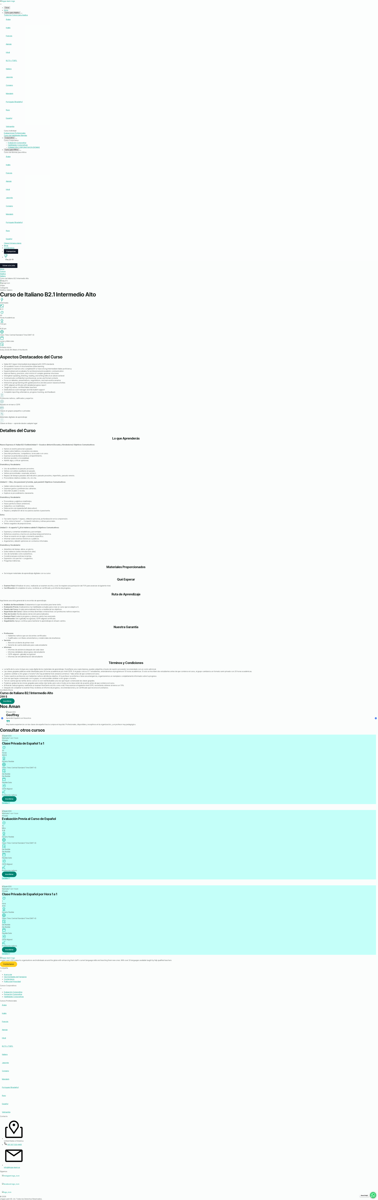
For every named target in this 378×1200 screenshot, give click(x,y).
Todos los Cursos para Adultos (16, 15)
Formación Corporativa (13, 994)
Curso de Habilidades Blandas (15, 135)
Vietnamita (10, 126)
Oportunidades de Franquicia (15, 977)
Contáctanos (9, 248)
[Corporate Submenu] (16, 138)
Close (7, 8)
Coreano (9, 85)
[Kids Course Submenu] (20, 150)
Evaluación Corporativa (13, 992)
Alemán (9, 44)
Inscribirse (7, 701)
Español (9, 118)
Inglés (8, 28)
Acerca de (8, 974)
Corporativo (9, 138)
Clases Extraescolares (12, 243)
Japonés (9, 77)
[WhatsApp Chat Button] (373, 1195)
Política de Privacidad (12, 981)
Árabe (8, 19)
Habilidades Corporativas (14, 997)
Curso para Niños (11, 150)
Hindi (8, 52)
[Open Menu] (1, 988)
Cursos (3, 271)
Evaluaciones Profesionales (14, 133)
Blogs (6, 246)
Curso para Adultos (12, 13)
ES (12, 259)
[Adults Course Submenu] (21, 13)
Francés (9, 36)
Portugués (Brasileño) (14, 102)
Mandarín (9, 93)
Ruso (8, 110)
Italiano (9, 69)
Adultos (3, 274)
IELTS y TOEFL (11, 61)
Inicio (6, 10)
